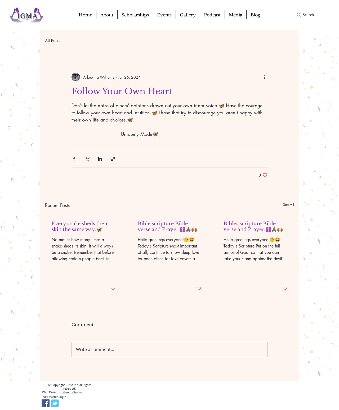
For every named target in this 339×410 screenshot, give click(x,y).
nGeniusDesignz (72, 392)
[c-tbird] (55, 403)
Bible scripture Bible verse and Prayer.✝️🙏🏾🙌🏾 (167, 226)
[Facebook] (46, 403)
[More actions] (264, 77)
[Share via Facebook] (74, 158)
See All (288, 204)
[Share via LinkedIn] (99, 158)
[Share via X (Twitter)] (87, 158)
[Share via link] (112, 158)
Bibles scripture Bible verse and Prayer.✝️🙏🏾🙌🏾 (253, 226)
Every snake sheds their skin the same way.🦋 (80, 226)
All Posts (52, 41)
